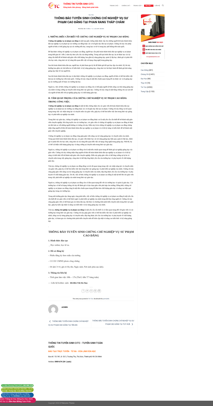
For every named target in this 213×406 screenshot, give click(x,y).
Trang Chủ (114, 5)
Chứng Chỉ (126, 5)
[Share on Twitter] (87, 291)
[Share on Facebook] (83, 291)
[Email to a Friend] (91, 291)
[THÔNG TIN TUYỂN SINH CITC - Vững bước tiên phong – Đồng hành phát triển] (54, 6)
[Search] (163, 5)
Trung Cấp (137, 5)
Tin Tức (148, 5)
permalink (106, 299)
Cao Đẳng (144, 70)
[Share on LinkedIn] (99, 291)
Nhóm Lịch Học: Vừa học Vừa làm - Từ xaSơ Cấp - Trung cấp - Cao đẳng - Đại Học (17, 390)
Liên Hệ (157, 5)
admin (102, 28)
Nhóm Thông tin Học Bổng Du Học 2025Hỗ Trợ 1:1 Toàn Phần (16, 400)
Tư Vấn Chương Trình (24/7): (17, 385)
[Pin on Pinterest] (95, 291)
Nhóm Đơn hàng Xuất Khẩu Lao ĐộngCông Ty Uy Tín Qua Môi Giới (16, 395)
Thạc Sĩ (144, 83)
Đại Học (144, 79)
